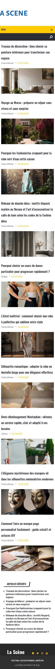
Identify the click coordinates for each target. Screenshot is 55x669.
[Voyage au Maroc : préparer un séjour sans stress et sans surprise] (27, 131)
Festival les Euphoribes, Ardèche (27, 661)
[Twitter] (38, 653)
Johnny (4, 434)
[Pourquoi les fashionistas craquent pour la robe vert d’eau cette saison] (27, 182)
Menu (3, 29)
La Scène (16, 651)
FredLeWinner (7, 63)
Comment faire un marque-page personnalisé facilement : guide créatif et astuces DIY (26, 529)
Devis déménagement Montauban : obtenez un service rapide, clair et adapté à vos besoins (26, 422)
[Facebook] (33, 653)
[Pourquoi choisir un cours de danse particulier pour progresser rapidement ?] (27, 294)
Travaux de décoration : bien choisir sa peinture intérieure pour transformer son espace (25, 52)
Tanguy (4, 276)
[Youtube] (47, 653)
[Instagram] (42, 653)
